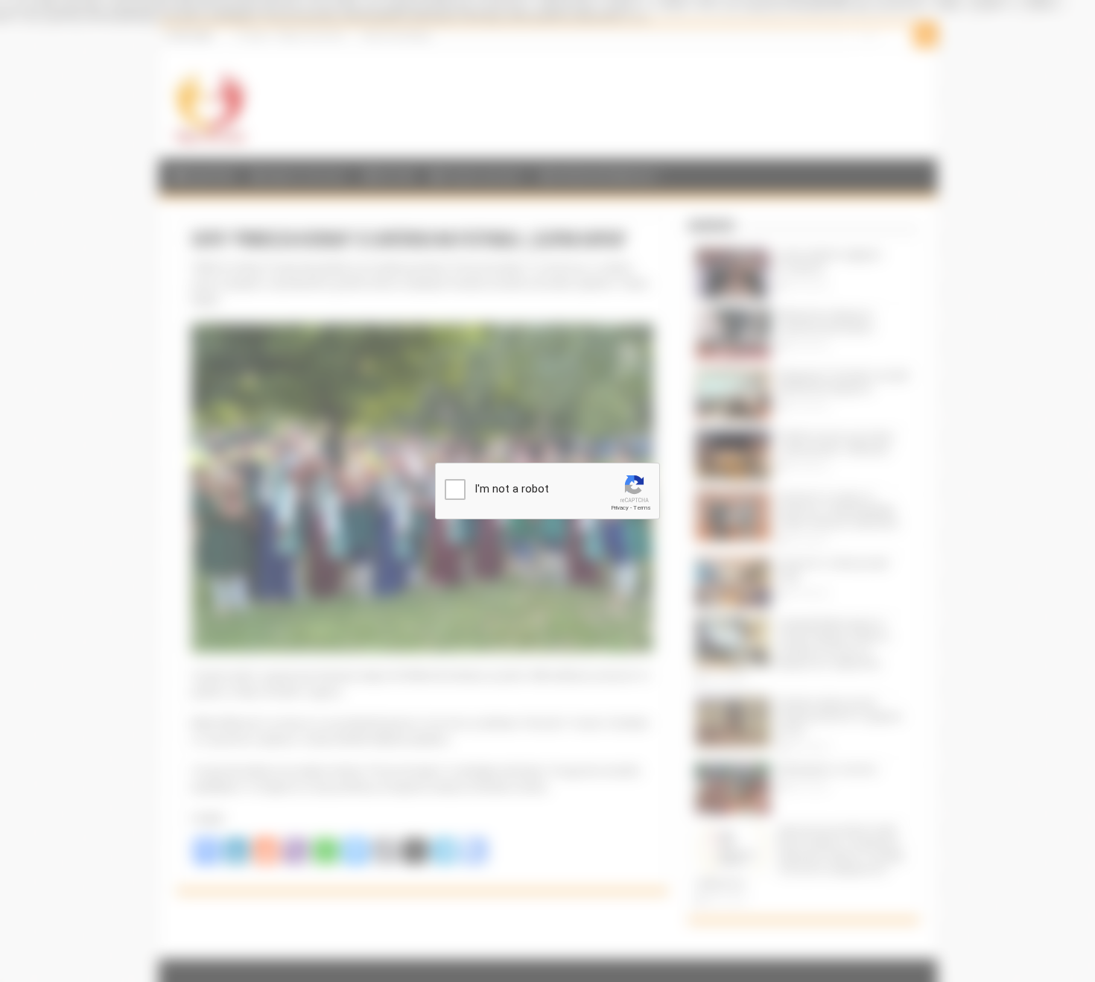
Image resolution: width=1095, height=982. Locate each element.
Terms (642, 507)
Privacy (620, 507)
